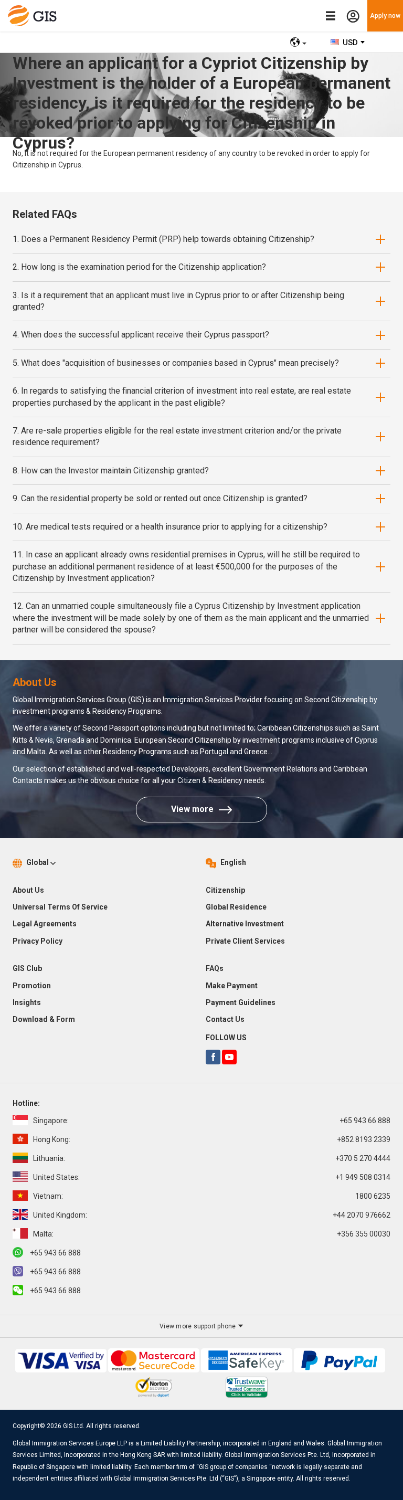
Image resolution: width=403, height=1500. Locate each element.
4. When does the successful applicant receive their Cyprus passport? (141, 335)
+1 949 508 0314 (211, 1177)
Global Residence (236, 907)
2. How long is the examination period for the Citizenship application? (139, 267)
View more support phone (199, 1326)
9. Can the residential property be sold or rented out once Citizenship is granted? (160, 498)
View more (192, 809)
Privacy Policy (37, 941)
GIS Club (27, 968)
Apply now (385, 15)
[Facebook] (213, 1057)
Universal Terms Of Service (60, 907)
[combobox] (348, 42)
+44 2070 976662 (211, 1215)
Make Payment (232, 985)
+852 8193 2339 (211, 1139)
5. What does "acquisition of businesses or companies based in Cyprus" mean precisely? (176, 363)
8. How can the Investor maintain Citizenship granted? (111, 471)
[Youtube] (229, 1057)
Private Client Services (245, 941)
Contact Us (225, 1019)
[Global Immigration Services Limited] (35, 15)
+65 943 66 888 (211, 1120)
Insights (27, 1002)
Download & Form (44, 1019)
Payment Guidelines (240, 1002)
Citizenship (225, 890)
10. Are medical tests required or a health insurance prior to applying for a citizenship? (170, 527)
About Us (28, 890)
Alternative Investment (245, 924)
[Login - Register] (353, 16)
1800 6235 (211, 1196)
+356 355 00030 (211, 1234)
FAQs (215, 968)
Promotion (32, 985)
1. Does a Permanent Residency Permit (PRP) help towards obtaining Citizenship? (163, 239)
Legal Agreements (45, 924)
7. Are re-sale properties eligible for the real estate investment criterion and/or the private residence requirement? (177, 436)
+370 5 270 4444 (211, 1158)
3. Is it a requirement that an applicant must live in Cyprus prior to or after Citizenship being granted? (178, 301)
